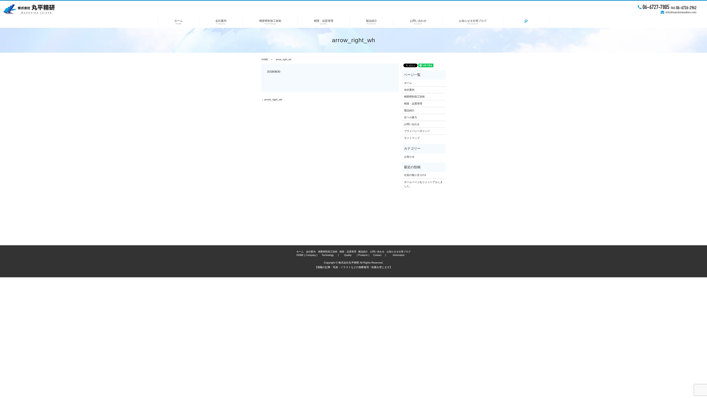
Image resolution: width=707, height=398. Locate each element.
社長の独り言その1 (415, 175)
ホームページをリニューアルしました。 (423, 184)
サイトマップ (412, 138)
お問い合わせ (418, 21)
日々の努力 (410, 117)
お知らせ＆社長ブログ (473, 21)
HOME (264, 59)
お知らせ (409, 156)
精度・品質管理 (323, 21)
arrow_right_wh (273, 99)
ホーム (178, 21)
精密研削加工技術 (270, 21)
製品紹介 (371, 21)
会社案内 (220, 21)
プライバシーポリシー (417, 131)
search (526, 21)
